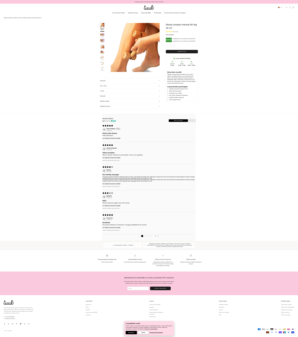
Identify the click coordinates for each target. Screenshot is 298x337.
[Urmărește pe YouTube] (20, 324)
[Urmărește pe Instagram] (12, 324)
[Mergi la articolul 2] (102, 30)
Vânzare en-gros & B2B (91, 312)
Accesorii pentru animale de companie (175, 13)
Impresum (88, 315)
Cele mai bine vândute (118, 13)
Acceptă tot (131, 332)
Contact (221, 309)
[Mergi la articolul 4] (102, 41)
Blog (220, 315)
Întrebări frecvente (223, 304)
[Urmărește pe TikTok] (24, 324)
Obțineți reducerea (160, 288)
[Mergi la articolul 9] (102, 69)
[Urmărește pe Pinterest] (16, 324)
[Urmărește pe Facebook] (4, 324)
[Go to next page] (159, 236)
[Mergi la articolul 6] (102, 52)
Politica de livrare (285, 312)
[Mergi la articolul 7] (102, 57)
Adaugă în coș (182, 51)
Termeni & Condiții (285, 315)
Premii (87, 307)
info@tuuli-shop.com (10, 318)
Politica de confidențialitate (287, 307)
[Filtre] (190, 120)
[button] (169, 31)
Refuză (143, 332)
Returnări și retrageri (224, 312)
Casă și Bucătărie (146, 13)
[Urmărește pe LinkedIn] (28, 324)
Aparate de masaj (133, 13)
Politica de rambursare (286, 309)
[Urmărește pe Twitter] (8, 324)
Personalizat (157, 13)
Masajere (151, 307)
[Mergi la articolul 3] (102, 35)
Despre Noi (88, 304)
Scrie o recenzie (178, 120)
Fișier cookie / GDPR (286, 304)
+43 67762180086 (9, 316)
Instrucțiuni (221, 307)
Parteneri (88, 309)
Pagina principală (8, 17)
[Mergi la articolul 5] (102, 46)
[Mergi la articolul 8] (102, 63)
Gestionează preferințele (156, 332)
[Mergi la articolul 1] (102, 25)
